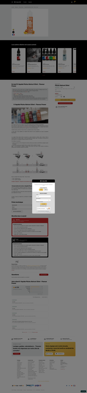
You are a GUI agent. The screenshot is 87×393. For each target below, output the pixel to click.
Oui (41, 189)
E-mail (37, 194)
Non (45, 189)
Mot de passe (38, 198)
